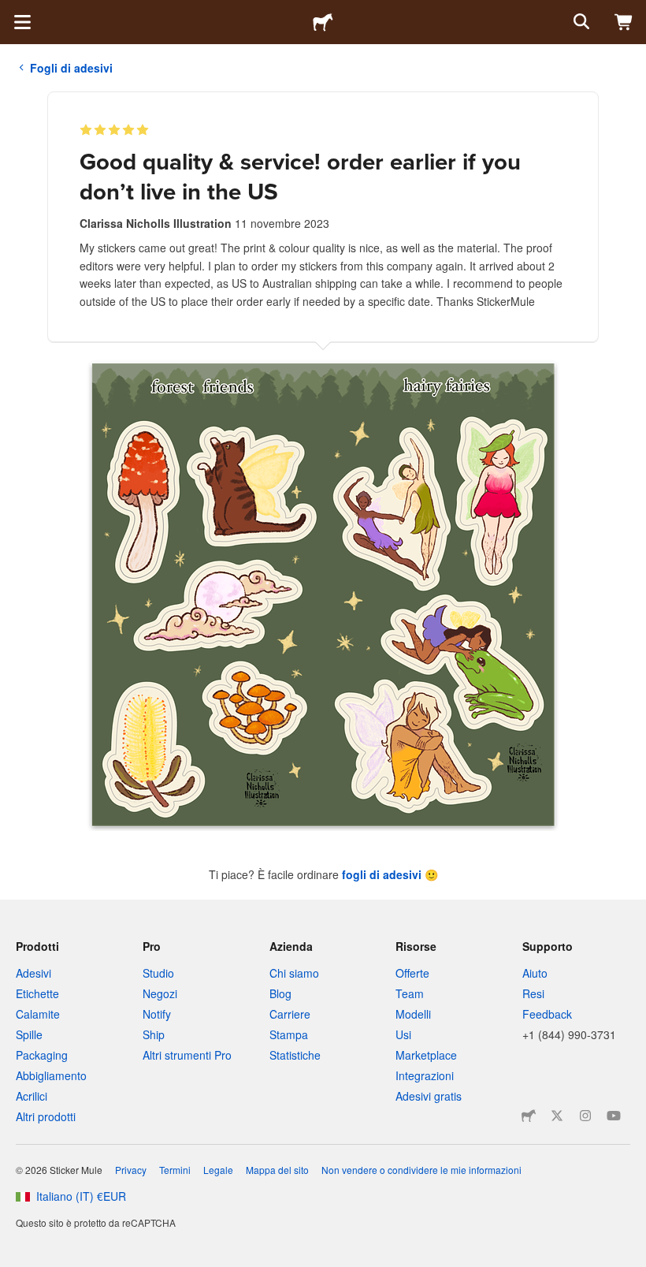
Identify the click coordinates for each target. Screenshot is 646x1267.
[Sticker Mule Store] (528, 1115)
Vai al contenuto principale (12, 12)
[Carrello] (624, 22)
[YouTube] (613, 1115)
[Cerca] (580, 22)
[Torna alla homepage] (323, 22)
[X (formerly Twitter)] (557, 1115)
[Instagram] (585, 1115)
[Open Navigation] (22, 22)
